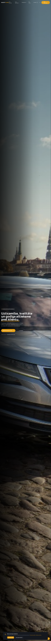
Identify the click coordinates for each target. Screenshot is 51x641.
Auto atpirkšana (16, 2)
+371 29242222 (45, 2)
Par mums (30, 2)
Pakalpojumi (24, 2)
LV (37, 2)
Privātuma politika (33, 635)
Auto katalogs (10, 2)
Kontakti (35, 2)
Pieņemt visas (10, 637)
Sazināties (21, 330)
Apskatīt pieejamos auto (7, 330)
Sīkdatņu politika (38, 635)
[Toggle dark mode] (40, 2)
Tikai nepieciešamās (19, 637)
